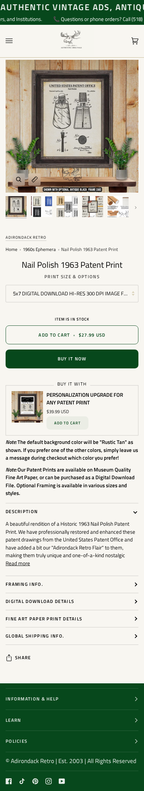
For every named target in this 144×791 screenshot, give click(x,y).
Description (22, 511)
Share (23, 657)
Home (11, 249)
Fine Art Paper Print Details (44, 618)
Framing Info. (24, 584)
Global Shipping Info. (35, 635)
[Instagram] (48, 781)
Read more (18, 563)
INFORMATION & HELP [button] (32, 698)
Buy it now (72, 358)
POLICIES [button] (16, 741)
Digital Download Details (40, 601)
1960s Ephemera (39, 249)
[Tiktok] (22, 781)
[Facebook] (9, 781)
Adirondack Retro (26, 237)
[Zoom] (19, 179)
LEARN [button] (13, 720)
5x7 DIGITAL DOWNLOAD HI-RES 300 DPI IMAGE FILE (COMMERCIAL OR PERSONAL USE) (75, 293)
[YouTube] (62, 781)
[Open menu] (16, 41)
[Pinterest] (35, 781)
